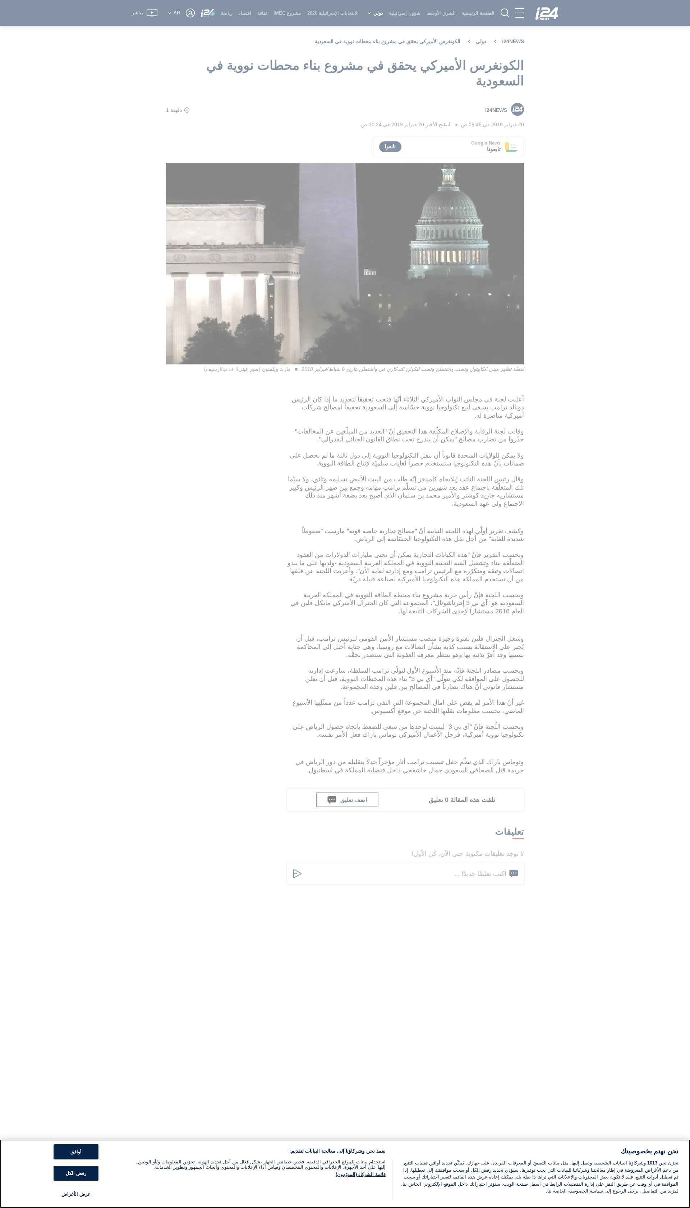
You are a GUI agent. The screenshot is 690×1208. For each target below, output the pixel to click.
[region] (345, 1174)
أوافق (76, 1151)
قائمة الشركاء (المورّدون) (361, 1174)
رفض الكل (76, 1173)
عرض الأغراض (76, 1194)
